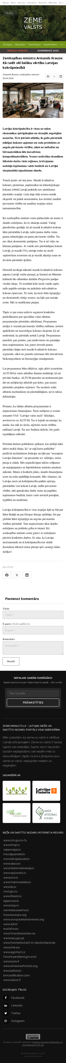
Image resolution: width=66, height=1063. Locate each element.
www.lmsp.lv (11, 845)
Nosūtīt (11, 661)
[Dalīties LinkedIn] (27, 575)
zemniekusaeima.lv (16, 910)
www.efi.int (10, 924)
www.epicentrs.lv (14, 873)
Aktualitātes (32, 2)
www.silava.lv (12, 863)
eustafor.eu (10, 928)
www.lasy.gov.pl (13, 938)
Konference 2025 (48, 50)
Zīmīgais (7, 44)
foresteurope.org (14, 915)
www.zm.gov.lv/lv (15, 840)
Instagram (17, 1021)
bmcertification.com (16, 975)
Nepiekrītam (50, 44)
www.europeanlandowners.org (23, 919)
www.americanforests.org (20, 966)
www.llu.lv (9, 887)
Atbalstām (20, 44)
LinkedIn (17, 1005)
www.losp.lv (11, 905)
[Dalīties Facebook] (7, 575)
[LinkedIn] (60, 76)
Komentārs (9, 639)
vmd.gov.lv (10, 891)
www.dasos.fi (11, 980)
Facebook (17, 997)
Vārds (6, 608)
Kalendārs (43, 2)
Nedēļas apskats (17, 50)
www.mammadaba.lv (17, 882)
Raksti (13, 2)
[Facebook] (48, 76)
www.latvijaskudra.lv (16, 859)
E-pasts (16, 624)
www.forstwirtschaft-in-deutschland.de (29, 942)
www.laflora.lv (12, 970)
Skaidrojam (34, 44)
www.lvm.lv (10, 877)
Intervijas (21, 2)
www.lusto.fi (11, 961)
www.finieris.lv (12, 896)
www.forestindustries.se (19, 933)
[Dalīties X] (17, 575)
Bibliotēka (53, 2)
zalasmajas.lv (12, 849)
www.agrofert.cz (14, 952)
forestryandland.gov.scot (19, 956)
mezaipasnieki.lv (14, 854)
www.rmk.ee (11, 947)
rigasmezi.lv (11, 901)
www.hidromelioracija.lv (18, 868)
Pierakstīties (33, 702)
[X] (54, 76)
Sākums (6, 2)
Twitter (16, 1013)
